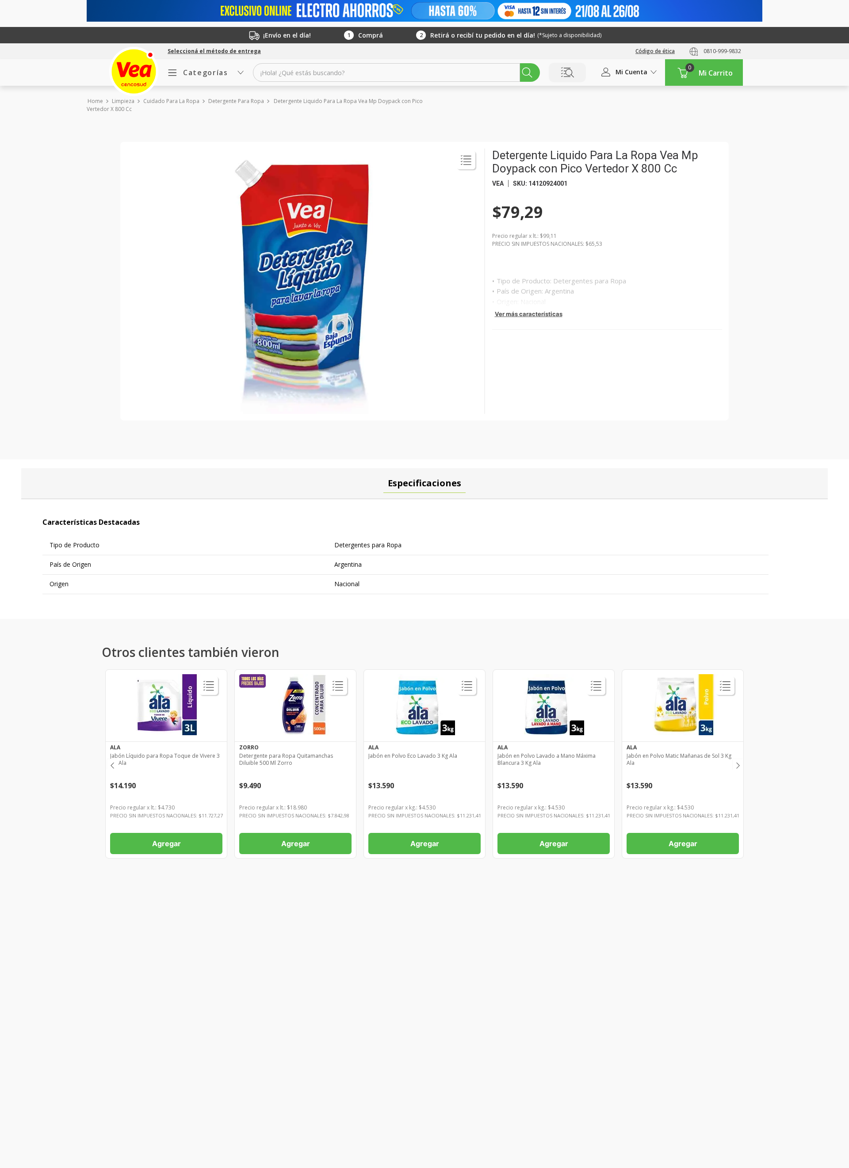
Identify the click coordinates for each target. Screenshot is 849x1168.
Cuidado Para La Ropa (171, 101)
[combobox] (396, 72)
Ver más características (528, 313)
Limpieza (123, 101)
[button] (214, 51)
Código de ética (655, 51)
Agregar (166, 843)
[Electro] (424, 11)
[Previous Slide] (111, 764)
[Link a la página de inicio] (95, 101)
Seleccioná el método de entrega (214, 51)
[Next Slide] (737, 764)
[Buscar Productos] (527, 72)
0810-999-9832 (722, 51)
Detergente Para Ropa (236, 101)
